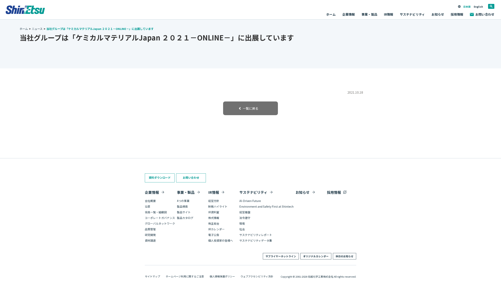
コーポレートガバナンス (160, 218)
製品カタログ (185, 218)
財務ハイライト (217, 206)
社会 (242, 229)
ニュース (37, 29)
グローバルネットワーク (160, 223)
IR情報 (213, 192)
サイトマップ (152, 276)
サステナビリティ (253, 192)
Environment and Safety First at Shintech (266, 206)
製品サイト (184, 212)
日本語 (466, 6)
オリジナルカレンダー (316, 256)
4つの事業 (183, 201)
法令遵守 (244, 218)
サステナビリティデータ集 (255, 240)
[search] (491, 6)
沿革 (147, 206)
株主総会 (213, 223)
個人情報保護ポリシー (222, 276)
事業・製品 (186, 192)
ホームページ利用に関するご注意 (185, 276)
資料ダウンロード (160, 177)
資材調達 (150, 240)
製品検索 (182, 206)
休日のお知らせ (344, 256)
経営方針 (213, 201)
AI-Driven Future (250, 201)
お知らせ (438, 14)
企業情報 (152, 192)
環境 (242, 223)
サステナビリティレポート (255, 235)
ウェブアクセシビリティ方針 (257, 276)
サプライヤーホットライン (281, 256)
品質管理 (150, 229)
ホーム (331, 14)
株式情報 (213, 218)
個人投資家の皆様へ (220, 240)
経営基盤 (244, 212)
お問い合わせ (484, 14)
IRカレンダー (216, 229)
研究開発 (150, 235)
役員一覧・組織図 (156, 212)
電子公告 (213, 235)
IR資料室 (213, 212)
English (478, 6)
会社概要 (150, 201)
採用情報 (457, 14)
